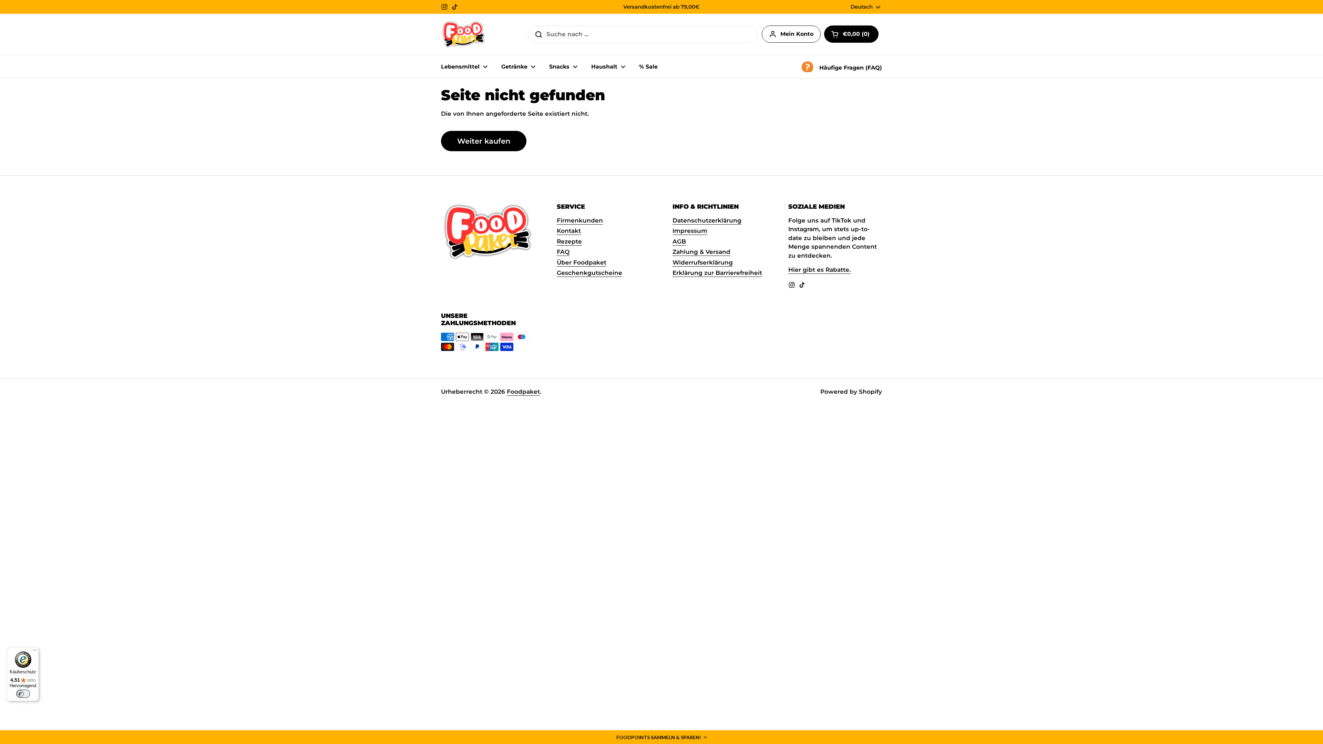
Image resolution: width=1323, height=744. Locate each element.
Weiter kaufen (483, 140)
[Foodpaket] (463, 34)
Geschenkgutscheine (589, 272)
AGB (679, 241)
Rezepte (569, 241)
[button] (661, 737)
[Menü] (35, 652)
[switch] (23, 694)
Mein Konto (796, 34)
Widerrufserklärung (703, 262)
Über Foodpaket (581, 262)
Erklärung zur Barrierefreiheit (717, 272)
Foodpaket (523, 391)
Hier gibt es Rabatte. (819, 269)
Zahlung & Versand (701, 251)
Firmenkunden (580, 220)
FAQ (563, 251)
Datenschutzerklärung (707, 220)
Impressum (690, 230)
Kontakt (569, 230)
